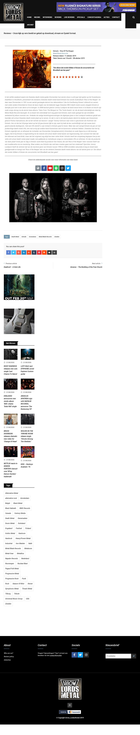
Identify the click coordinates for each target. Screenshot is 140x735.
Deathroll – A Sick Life (12, 267)
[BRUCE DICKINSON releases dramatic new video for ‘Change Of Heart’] (11, 419)
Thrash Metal (27, 589)
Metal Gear (9, 553)
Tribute (16, 594)
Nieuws (37, 17)
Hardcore (21, 533)
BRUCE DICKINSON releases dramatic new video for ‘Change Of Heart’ (10, 436)
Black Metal (17, 503)
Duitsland (21, 523)
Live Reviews (69, 17)
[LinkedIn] (24, 252)
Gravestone (32, 236)
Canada (8, 513)
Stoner (30, 584)
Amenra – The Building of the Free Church (86, 267)
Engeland (8, 528)
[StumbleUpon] (29, 252)
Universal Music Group (14, 599)
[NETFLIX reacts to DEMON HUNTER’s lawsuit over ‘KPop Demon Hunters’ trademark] (11, 452)
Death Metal (15, 236)
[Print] (54, 252)
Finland (28, 528)
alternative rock (11, 498)
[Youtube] (50, 168)
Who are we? (8, 653)
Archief (30, 25)
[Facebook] (44, 168)
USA (27, 599)
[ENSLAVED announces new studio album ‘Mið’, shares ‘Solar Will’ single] (11, 384)
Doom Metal (10, 523)
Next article (96, 263)
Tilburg (8, 594)
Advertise (7, 660)
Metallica (20, 553)
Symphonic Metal (12, 589)
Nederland (25, 558)
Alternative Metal (11, 493)
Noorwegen (9, 564)
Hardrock (8, 538)
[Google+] (18, 252)
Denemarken (22, 518)
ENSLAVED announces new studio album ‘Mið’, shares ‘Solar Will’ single (10, 401)
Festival (19, 528)
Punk (24, 579)
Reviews (58, 17)
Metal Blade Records (60, 53)
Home (29, 17)
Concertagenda (94, 17)
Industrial (8, 543)
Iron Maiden (20, 543)
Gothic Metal (10, 533)
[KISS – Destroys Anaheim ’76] (27, 452)
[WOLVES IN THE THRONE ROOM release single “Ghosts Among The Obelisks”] (27, 419)
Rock (7, 584)
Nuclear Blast (23, 564)
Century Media (19, 513)
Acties (106, 17)
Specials (81, 17)
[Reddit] (44, 252)
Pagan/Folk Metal (12, 569)
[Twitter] (68, 168)
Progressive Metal (12, 574)
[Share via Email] (49, 252)
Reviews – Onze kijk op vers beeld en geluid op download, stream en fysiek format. (40, 33)
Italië (30, 543)
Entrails (24, 236)
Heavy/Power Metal (23, 538)
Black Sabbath (10, 508)
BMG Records (25, 508)
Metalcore (28, 548)
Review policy (9, 657)
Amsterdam (24, 498)
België (7, 503)
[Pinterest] (39, 252)
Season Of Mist (18, 584)
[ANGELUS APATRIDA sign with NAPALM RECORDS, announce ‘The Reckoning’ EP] (27, 384)
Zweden (56, 236)
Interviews (47, 17)
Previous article (11, 263)
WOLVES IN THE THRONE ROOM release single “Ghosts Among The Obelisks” (27, 436)
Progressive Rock (11, 579)
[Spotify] (56, 168)
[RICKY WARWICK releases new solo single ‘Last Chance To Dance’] (11, 354)
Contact (116, 17)
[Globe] (38, 168)
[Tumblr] (34, 252)
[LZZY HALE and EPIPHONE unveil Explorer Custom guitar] (27, 354)
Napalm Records (11, 558)
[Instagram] (62, 168)
